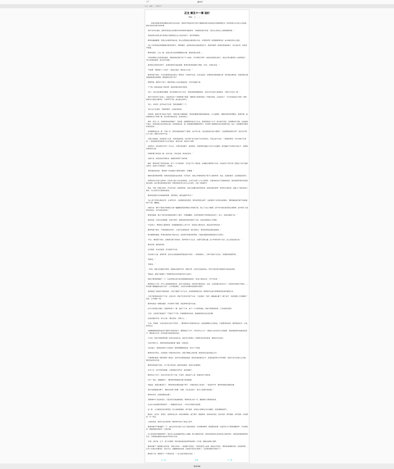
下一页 (229, 460)
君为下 (158, 6)
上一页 (163, 460)
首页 (147, 1)
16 (195, 17)
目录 (196, 460)
